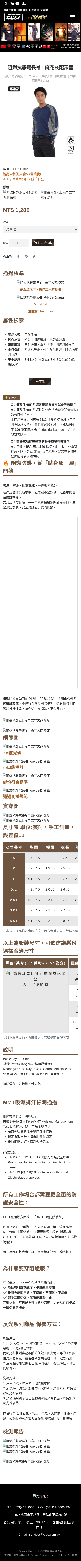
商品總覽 (17, 76)
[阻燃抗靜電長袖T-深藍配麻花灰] (21, 195)
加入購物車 (44, 242)
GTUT (36, 1551)
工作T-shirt (32, 76)
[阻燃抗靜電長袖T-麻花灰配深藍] (58, 195)
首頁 (6, 76)
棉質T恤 (47, 76)
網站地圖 (44, 1551)
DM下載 (40, 381)
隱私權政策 (56, 1551)
